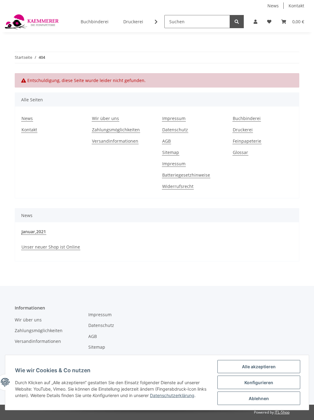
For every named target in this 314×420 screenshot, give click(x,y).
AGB (166, 141)
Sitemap (170, 152)
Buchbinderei (95, 21)
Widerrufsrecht (177, 186)
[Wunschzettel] (269, 21)
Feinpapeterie (247, 141)
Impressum (174, 118)
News (273, 6)
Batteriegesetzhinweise (186, 175)
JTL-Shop (282, 412)
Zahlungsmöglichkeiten (116, 130)
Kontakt (296, 6)
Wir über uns (105, 118)
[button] (255, 21)
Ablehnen (259, 398)
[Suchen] (237, 21)
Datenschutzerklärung (172, 395)
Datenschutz (175, 130)
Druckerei (133, 21)
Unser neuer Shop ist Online (50, 247)
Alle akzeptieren (259, 366)
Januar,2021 (33, 231)
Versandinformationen (115, 141)
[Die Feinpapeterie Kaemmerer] (32, 21)
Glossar (240, 152)
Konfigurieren (258, 382)
